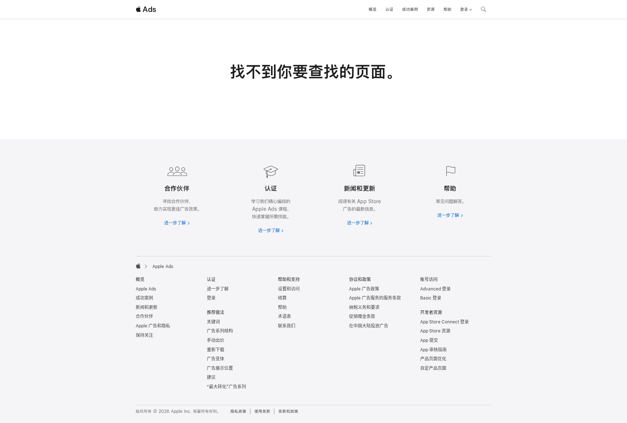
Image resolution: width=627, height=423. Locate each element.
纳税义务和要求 (364, 307)
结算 (282, 298)
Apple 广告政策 (364, 289)
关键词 (213, 321)
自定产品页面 (433, 368)
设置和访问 (289, 289)
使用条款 (262, 411)
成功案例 (410, 9)
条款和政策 (288, 411)
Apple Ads (146, 289)
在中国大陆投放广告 (368, 325)
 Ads (146, 9)
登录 (211, 298)
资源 (431, 9)
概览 (373, 9)
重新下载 (215, 349)
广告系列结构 (220, 331)
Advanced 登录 (435, 289)
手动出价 (215, 340)
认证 (389, 9)
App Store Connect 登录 (444, 321)
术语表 (284, 316)
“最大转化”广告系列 (226, 386)
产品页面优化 (433, 358)
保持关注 (144, 335)
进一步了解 (218, 289)
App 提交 (429, 340)
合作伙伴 (144, 316)
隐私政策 (238, 411)
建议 (211, 377)
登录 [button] (464, 9)
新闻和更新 (146, 307)
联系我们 (286, 325)
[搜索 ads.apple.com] (483, 10)
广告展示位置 (220, 368)
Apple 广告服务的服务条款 (375, 298)
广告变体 (215, 358)
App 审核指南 (433, 349)
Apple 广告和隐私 (153, 325)
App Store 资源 (435, 331)
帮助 (447, 9)
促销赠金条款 (362, 316)
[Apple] (138, 266)
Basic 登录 (430, 298)
